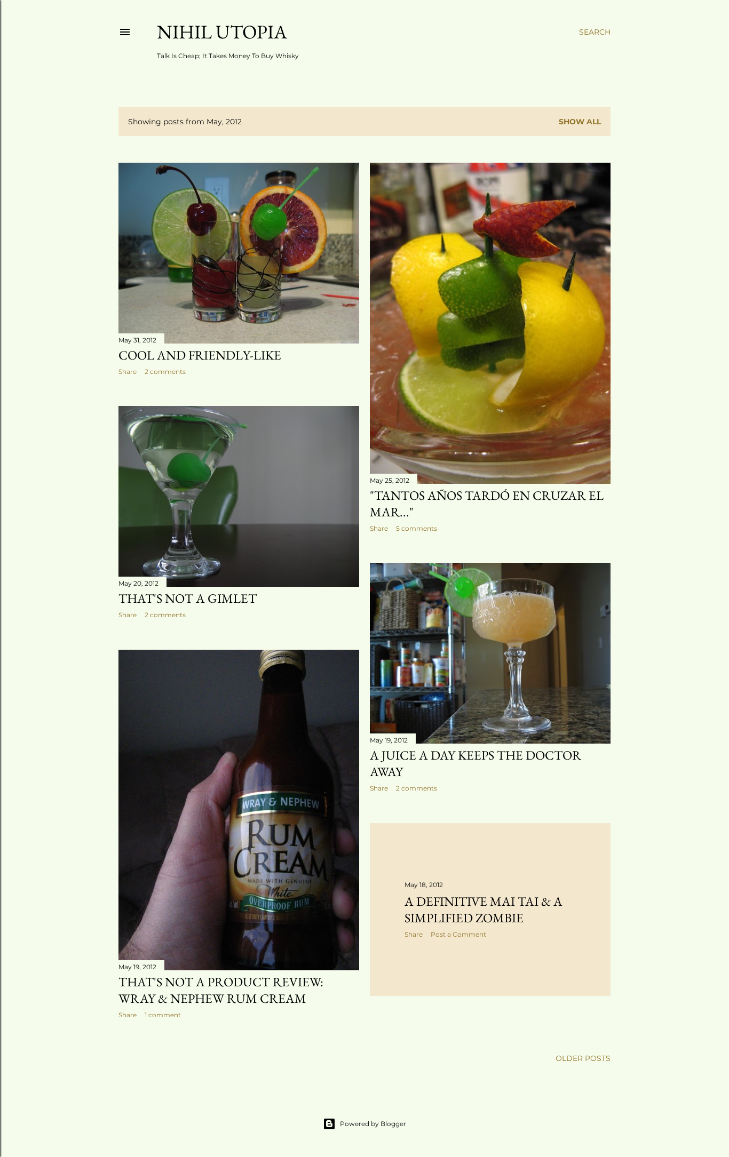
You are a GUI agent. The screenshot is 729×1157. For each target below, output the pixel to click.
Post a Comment (458, 934)
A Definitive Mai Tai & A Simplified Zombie (483, 909)
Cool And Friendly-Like (199, 355)
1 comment (163, 1015)
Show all (580, 121)
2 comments (165, 372)
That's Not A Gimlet (187, 598)
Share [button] (127, 372)
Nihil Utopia (222, 31)
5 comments (416, 528)
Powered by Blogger (373, 1124)
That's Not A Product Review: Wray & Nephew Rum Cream (220, 990)
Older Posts (583, 1058)
